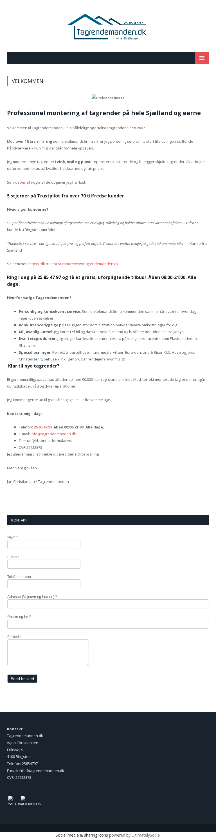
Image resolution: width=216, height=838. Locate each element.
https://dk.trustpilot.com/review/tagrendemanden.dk (73, 263)
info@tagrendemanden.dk (53, 433)
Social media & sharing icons (82, 835)
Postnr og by (19, 617)
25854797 (30, 763)
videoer (19, 182)
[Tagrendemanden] (108, 26)
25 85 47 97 (43, 427)
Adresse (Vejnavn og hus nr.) (32, 597)
